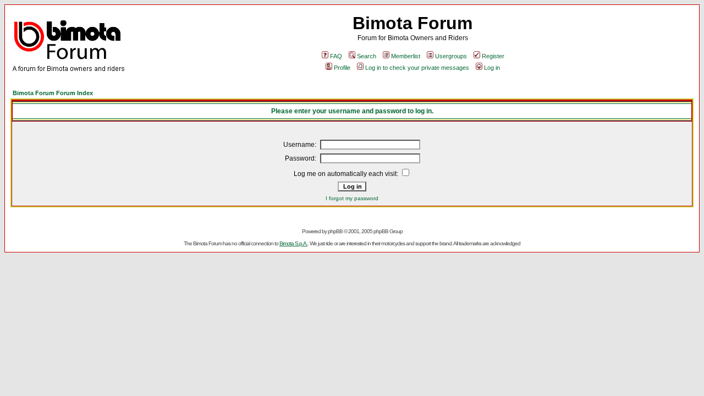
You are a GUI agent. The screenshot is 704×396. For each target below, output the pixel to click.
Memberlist (405, 56)
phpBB (335, 231)
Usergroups (451, 56)
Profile (342, 67)
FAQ (336, 56)
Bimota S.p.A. (293, 243)
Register (493, 56)
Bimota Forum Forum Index (53, 93)
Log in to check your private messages (417, 67)
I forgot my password (352, 198)
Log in (492, 67)
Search (366, 56)
